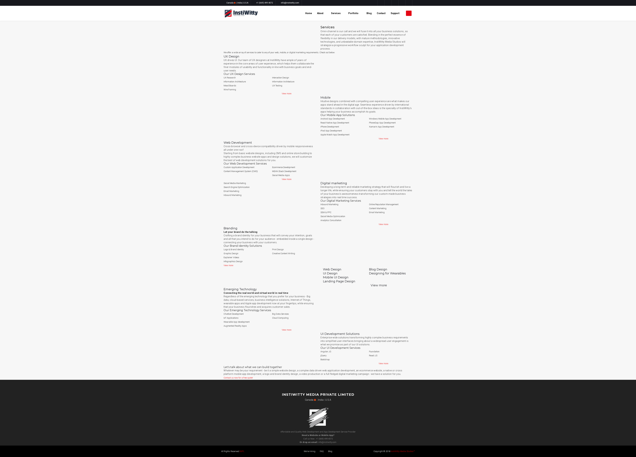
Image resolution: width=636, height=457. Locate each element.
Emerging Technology (240, 289)
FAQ (322, 451)
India (240, 3)
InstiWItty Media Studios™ (403, 451)
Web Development (238, 142)
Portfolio (353, 13)
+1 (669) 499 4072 (264, 3)
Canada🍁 (231, 3)
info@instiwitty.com (290, 3)
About (320, 13)
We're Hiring (309, 451)
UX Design (231, 56)
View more (286, 93)
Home (308, 13)
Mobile (325, 97)
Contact (381, 13)
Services (336, 13)
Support (395, 13)
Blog (369, 13)
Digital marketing (333, 183)
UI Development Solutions (340, 334)
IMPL (242, 451)
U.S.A (245, 3)
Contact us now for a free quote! (238, 377)
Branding (230, 228)
